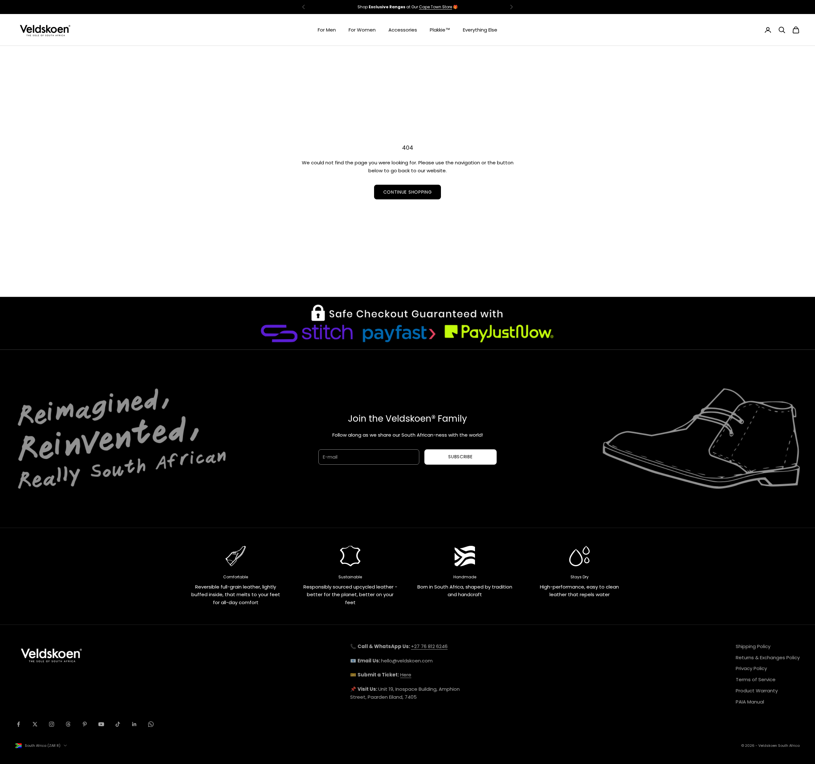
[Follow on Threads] (68, 724)
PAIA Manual (750, 701)
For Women (362, 29)
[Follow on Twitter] (35, 724)
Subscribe (460, 456)
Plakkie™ (440, 29)
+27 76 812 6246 (429, 646)
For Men (327, 29)
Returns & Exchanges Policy (768, 657)
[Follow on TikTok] (118, 724)
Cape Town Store (435, 7)
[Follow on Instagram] (51, 724)
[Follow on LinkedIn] (134, 724)
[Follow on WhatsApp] (151, 724)
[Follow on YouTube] (101, 724)
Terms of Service (756, 679)
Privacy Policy (751, 668)
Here (405, 674)
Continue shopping (407, 192)
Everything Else (480, 29)
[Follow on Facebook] (18, 724)
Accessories (402, 29)
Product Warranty (757, 690)
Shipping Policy (753, 646)
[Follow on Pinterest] (85, 724)
